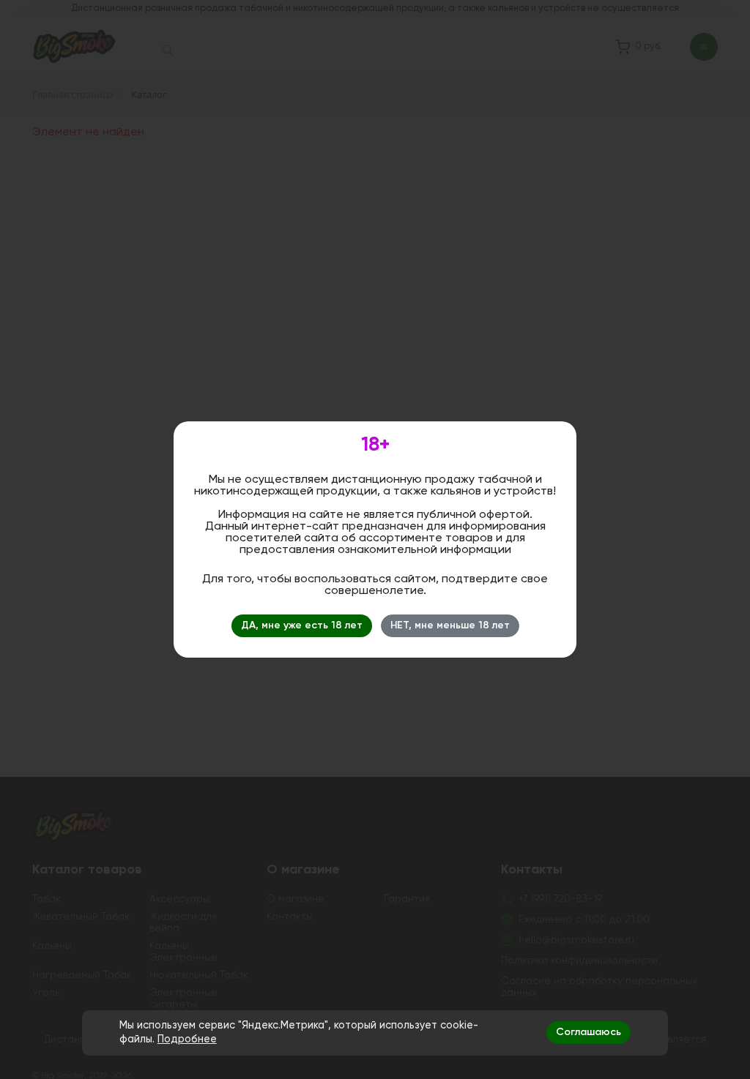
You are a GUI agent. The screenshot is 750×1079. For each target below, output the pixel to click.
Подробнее (187, 1039)
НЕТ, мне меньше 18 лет (450, 625)
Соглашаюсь (588, 1032)
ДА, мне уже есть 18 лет (302, 625)
